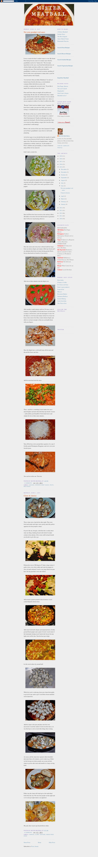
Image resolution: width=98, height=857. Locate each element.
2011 (61, 216)
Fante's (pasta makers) (63, 287)
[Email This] (36, 483)
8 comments (28, 832)
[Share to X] (39, 483)
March (63, 199)
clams (37, 834)
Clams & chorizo (30, 495)
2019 (61, 156)
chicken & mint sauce (42, 485)
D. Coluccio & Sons (62, 285)
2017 (61, 161)
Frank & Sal (60, 289)
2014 (61, 208)
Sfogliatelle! (60, 91)
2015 (61, 167)
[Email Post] (33, 483)
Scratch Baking (61, 299)
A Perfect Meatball (62, 32)
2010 (61, 218)
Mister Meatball (49, 11)
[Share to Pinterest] (42, 483)
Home (39, 842)
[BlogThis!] (37, 483)
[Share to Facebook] (40, 483)
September (64, 177)
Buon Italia (60, 280)
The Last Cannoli (62, 88)
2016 (61, 164)
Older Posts (52, 842)
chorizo (31, 834)
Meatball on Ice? (62, 95)
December (64, 169)
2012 (61, 213)
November (64, 172)
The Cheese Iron (61, 303)
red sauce (27, 486)
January (63, 204)
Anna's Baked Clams (63, 39)
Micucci (59, 292)
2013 (61, 210)
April (62, 196)
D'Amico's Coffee (62, 282)
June (62, 186)
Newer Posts (27, 842)
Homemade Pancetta (63, 41)
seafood (42, 834)
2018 (61, 159)
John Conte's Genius (63, 93)
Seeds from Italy (61, 301)
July (62, 183)
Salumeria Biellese (62, 296)
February (63, 201)
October (63, 175)
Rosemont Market (62, 294)
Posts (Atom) (34, 846)
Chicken (31, 485)
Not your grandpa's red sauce (34, 32)
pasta (52, 485)
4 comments (28, 483)
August (63, 180)
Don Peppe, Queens (62, 86)
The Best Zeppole (62, 36)
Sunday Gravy (61, 34)
